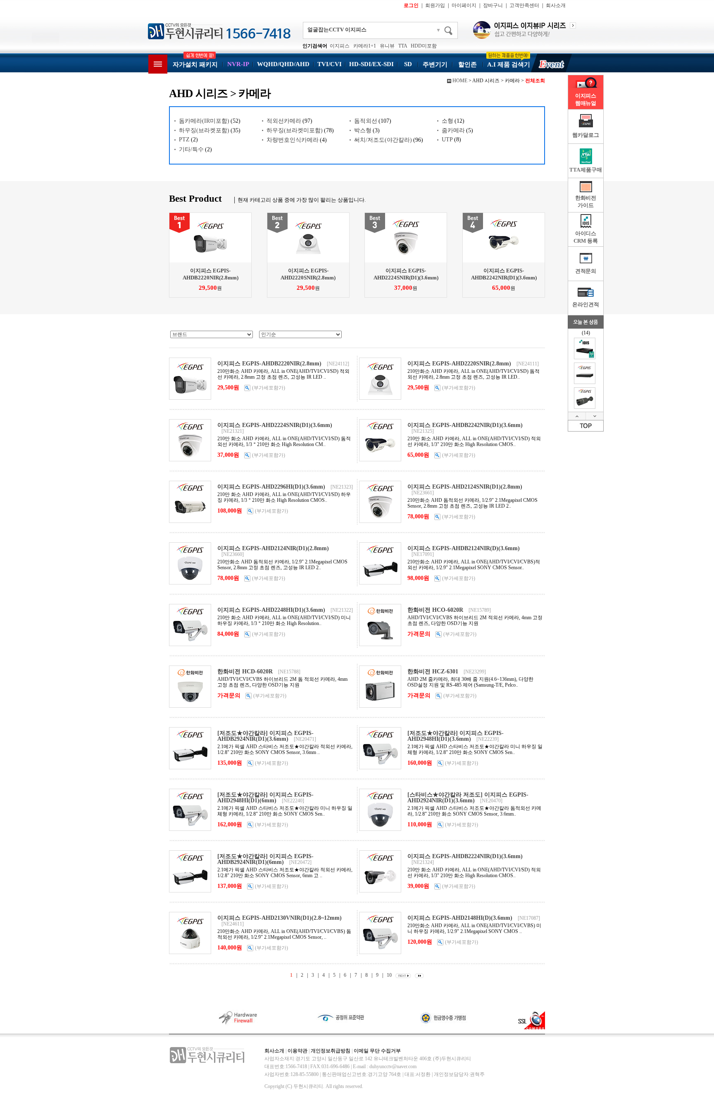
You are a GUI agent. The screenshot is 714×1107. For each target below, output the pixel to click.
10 (389, 975)
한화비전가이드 (585, 201)
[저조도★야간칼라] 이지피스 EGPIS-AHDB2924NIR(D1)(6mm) (265, 859)
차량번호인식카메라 (293, 140)
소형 (447, 121)
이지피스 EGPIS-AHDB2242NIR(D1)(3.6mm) (465, 425)
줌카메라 (453, 130)
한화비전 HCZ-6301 (432, 671)
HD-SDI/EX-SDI (371, 64)
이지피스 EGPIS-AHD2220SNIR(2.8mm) (459, 363)
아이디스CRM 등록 (585, 237)
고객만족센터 (524, 5)
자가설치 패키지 (195, 64)
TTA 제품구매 (585, 170)
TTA (402, 46)
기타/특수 (191, 149)
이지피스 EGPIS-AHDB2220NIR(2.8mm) (269, 363)
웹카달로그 (585, 135)
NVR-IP (238, 64)
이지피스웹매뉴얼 (585, 99)
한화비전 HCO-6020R (435, 610)
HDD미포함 (424, 46)
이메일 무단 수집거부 (377, 1051)
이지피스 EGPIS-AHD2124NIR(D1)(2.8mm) (273, 548)
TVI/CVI (329, 64)
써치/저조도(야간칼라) (383, 140)
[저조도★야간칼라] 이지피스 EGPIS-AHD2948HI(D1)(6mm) (265, 798)
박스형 (362, 130)
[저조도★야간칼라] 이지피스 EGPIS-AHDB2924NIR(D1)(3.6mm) (265, 736)
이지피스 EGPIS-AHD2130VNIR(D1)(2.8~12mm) (279, 918)
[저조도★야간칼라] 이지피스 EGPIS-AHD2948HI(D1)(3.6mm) (455, 736)
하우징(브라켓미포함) (295, 130)
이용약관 (297, 1051)
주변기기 (435, 64)
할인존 (467, 64)
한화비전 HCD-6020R (245, 671)
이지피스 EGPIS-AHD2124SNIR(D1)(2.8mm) (464, 487)
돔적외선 (365, 121)
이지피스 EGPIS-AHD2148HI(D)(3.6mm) (459, 918)
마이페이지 (464, 5)
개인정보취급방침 (330, 1051)
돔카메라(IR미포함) (204, 121)
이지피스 (340, 46)
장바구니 (493, 5)
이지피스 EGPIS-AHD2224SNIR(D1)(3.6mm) (274, 425)
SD (408, 64)
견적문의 (585, 271)
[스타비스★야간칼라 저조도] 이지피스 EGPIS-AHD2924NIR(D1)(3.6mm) (467, 798)
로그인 (411, 5)
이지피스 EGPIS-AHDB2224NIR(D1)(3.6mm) (465, 856)
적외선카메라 (284, 121)
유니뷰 (387, 46)
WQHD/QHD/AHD (283, 64)
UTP (447, 139)
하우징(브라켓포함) (204, 130)
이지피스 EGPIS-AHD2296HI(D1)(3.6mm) (271, 487)
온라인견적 (585, 304)
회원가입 (435, 5)
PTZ (184, 139)
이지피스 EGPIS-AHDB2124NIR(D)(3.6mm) (463, 548)
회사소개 (556, 5)
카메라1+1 (364, 46)
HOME (459, 81)
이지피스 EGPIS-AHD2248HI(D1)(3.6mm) (271, 610)
